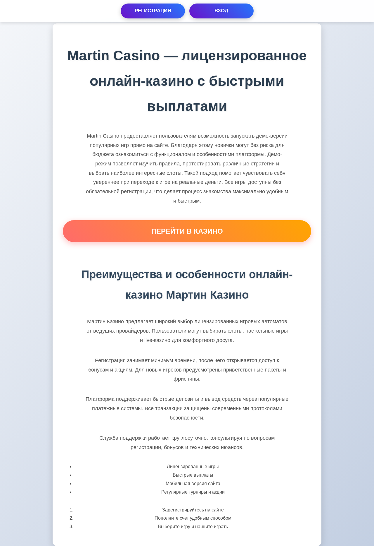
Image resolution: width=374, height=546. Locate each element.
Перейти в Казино (187, 231)
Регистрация (153, 10)
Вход (221, 10)
